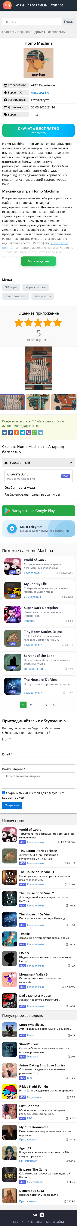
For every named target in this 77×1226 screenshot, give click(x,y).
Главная (8, 32)
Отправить (12, 805)
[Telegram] (40, 432)
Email (6, 754)
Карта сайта (55, 1222)
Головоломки (56, 32)
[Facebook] (10, 432)
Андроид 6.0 (40, 92)
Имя (5, 739)
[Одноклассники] (16, 432)
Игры (19, 5)
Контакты (35, 1222)
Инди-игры (42, 296)
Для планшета (15, 296)
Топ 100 (57, 5)
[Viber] (28, 432)
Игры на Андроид (30, 32)
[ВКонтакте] (4, 432)
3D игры (11, 287)
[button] (73, 350)
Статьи (18, 1222)
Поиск (68, 21)
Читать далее (38, 261)
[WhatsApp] (34, 432)
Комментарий (12, 769)
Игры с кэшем (35, 287)
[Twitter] (22, 432)
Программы (37, 5)
